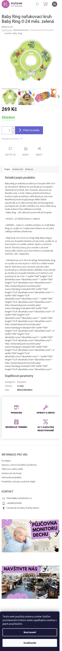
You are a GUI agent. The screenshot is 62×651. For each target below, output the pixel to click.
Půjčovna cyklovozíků (12, 469)
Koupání (21, 382)
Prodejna (6, 460)
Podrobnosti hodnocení (41, 30)
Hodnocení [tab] (17, 169)
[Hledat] (37, 4)
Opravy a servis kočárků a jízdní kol (19, 465)
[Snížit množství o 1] (13, 132)
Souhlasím (29, 643)
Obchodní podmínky (11, 477)
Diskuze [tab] (29, 169)
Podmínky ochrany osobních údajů (18, 481)
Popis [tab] (7, 169)
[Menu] (54, 4)
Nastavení (30, 632)
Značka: (13, 33)
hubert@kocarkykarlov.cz (19, 498)
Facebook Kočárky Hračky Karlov (23, 508)
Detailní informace (11, 139)
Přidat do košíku (31, 130)
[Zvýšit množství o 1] (13, 128)
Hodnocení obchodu (11, 473)
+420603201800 (14, 503)
